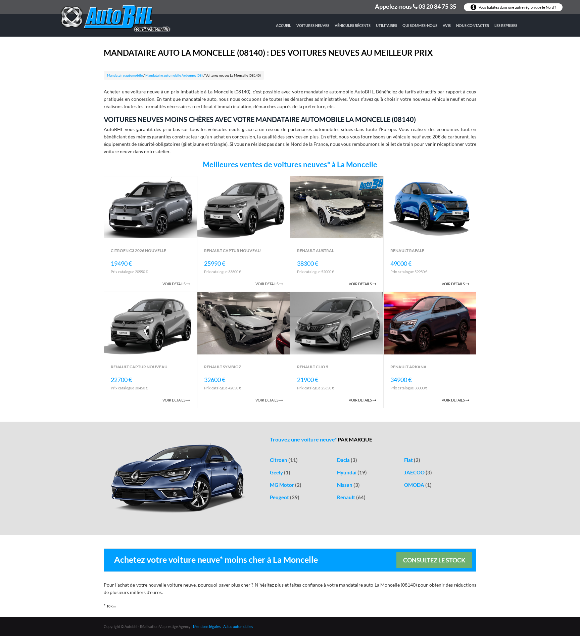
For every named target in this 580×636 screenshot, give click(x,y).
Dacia (347, 460)
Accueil (283, 25)
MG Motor (285, 485)
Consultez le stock (434, 560)
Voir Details (174, 284)
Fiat (412, 460)
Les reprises (505, 25)
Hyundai (352, 472)
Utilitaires (386, 25)
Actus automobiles (238, 626)
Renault (351, 497)
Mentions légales (207, 626)
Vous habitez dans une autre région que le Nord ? (517, 7)
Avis (447, 25)
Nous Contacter (472, 25)
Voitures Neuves (312, 25)
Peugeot (284, 497)
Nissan (348, 485)
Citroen (284, 460)
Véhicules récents (353, 25)
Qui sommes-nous (419, 25)
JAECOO (418, 472)
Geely (280, 472)
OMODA (418, 485)
